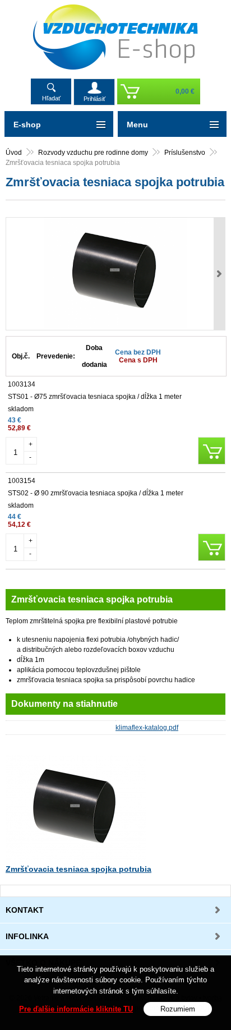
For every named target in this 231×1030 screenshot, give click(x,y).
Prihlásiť (94, 98)
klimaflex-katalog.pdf (147, 728)
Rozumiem (177, 1009)
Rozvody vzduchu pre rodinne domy (93, 153)
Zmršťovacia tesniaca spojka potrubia (78, 869)
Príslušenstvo (184, 153)
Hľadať (51, 98)
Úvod (14, 153)
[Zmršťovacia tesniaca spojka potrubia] (115, 273)
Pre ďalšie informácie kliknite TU (76, 1009)
